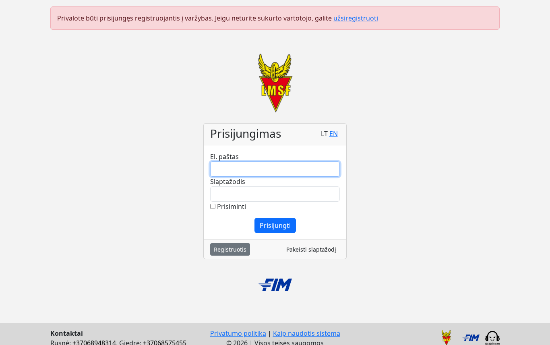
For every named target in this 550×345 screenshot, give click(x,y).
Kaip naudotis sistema (306, 333)
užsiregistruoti (355, 18)
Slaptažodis (227, 181)
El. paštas (224, 156)
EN (333, 133)
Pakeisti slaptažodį (311, 249)
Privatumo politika (238, 333)
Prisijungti (275, 225)
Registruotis (230, 249)
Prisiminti (230, 206)
